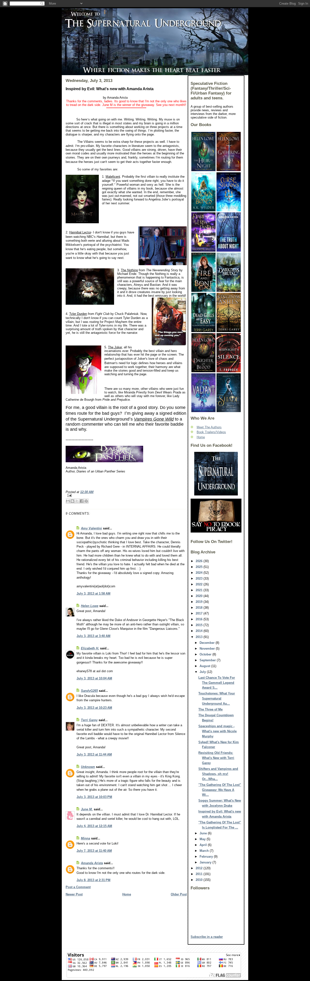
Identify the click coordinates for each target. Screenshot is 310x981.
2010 (199, 880)
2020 (199, 596)
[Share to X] (77, 501)
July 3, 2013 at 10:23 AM (94, 708)
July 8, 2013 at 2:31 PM (93, 880)
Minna (85, 838)
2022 (199, 584)
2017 (199, 613)
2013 (199, 637)
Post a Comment (78, 887)
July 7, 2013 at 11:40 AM (94, 851)
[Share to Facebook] (81, 501)
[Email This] (67, 501)
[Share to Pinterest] (86, 501)
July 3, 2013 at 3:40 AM (93, 636)
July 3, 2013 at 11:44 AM (94, 754)
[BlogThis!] (72, 501)
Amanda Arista (92, 863)
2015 (199, 625)
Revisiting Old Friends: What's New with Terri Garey (216, 758)
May (203, 839)
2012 (199, 868)
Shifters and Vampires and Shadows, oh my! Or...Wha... (218, 774)
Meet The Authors (209, 427)
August (205, 666)
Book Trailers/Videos (211, 432)
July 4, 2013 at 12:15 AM (94, 826)
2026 (199, 561)
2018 (199, 607)
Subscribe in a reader (207, 937)
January (206, 862)
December (208, 643)
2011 (199, 874)
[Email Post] (126, 495)
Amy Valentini (91, 528)
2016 (199, 619)
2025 (199, 567)
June (204, 833)
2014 (199, 631)
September (208, 660)
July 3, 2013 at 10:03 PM (94, 797)
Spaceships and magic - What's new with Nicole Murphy (217, 731)
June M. (87, 809)
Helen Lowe (89, 606)
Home (126, 894)
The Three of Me (210, 709)
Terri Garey (89, 720)
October (206, 654)
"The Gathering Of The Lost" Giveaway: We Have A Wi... (219, 790)
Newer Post (74, 894)
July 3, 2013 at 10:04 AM (94, 678)
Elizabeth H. (90, 648)
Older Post (179, 894)
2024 (199, 572)
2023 (199, 578)
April (204, 845)
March (205, 851)
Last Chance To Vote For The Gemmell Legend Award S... (216, 683)
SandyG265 (89, 691)
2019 (199, 602)
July (203, 672)
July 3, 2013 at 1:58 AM (93, 593)
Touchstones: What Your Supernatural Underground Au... (216, 698)
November (208, 648)
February (207, 856)
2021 (199, 590)
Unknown (88, 767)
